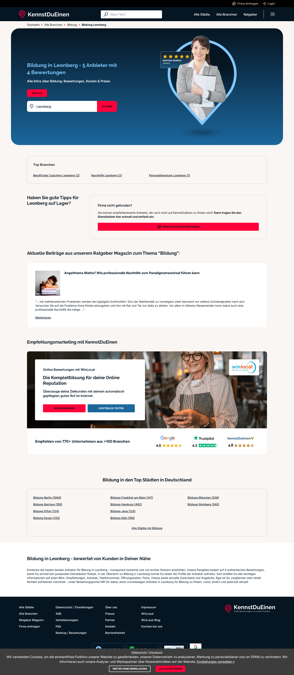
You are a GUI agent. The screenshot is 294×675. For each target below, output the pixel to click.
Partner (110, 620)
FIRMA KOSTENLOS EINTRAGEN (180, 226)
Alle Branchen (226, 14)
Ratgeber (250, 14)
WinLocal (147, 613)
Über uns (111, 607)
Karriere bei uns (151, 626)
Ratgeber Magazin (31, 620)
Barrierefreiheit (115, 632)
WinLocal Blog (150, 620)
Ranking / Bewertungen (71, 632)
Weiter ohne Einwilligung (130, 668)
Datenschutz (64, 607)
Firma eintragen (29, 626)
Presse (109, 613)
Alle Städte (202, 14)
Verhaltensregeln (67, 620)
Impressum (148, 607)
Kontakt (110, 626)
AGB (58, 613)
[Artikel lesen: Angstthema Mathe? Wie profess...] (47, 283)
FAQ (58, 626)
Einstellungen (84, 607)
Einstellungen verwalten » (216, 662)
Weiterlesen (43, 317)
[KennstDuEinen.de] (44, 14)
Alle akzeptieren (170, 668)
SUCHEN (107, 106)
